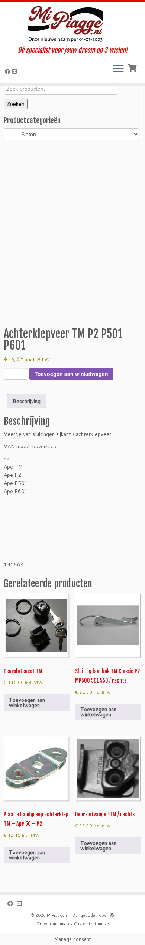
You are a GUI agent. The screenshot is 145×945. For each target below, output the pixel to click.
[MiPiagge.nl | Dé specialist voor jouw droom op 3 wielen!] (72, 24)
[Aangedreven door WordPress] (112, 913)
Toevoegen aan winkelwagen (71, 373)
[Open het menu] (118, 69)
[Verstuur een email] (15, 71)
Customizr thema (90, 924)
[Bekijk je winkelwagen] (133, 67)
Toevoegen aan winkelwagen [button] (27, 702)
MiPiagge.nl (58, 915)
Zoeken (16, 104)
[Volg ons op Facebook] (8, 71)
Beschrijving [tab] (27, 401)
